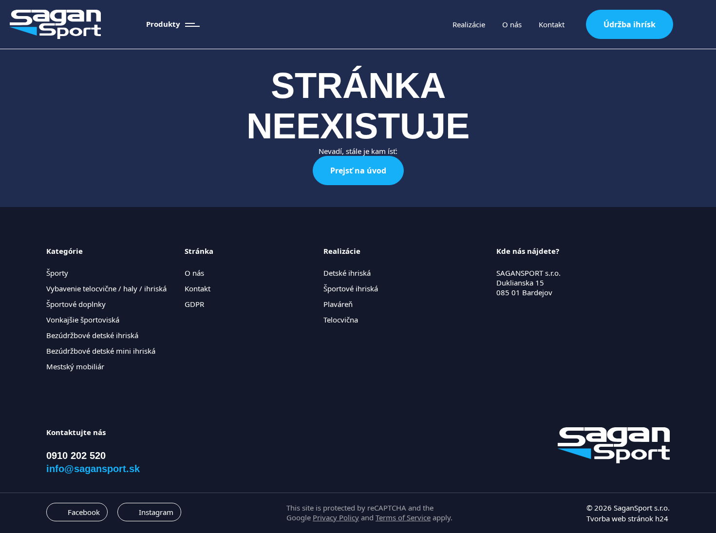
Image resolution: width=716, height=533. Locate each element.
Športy (57, 273)
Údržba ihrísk (629, 24)
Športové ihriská (350, 288)
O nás (512, 24)
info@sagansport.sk (93, 468)
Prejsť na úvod (358, 170)
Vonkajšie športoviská (82, 319)
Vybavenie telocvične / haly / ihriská (106, 288)
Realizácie (468, 24)
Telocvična (340, 319)
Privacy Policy (336, 517)
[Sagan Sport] (55, 24)
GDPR (194, 304)
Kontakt (552, 24)
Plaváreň (338, 304)
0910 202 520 (76, 455)
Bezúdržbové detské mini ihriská (100, 351)
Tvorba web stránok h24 (627, 518)
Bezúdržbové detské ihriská (92, 335)
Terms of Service (403, 517)
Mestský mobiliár (75, 366)
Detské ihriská (347, 273)
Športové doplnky (76, 304)
